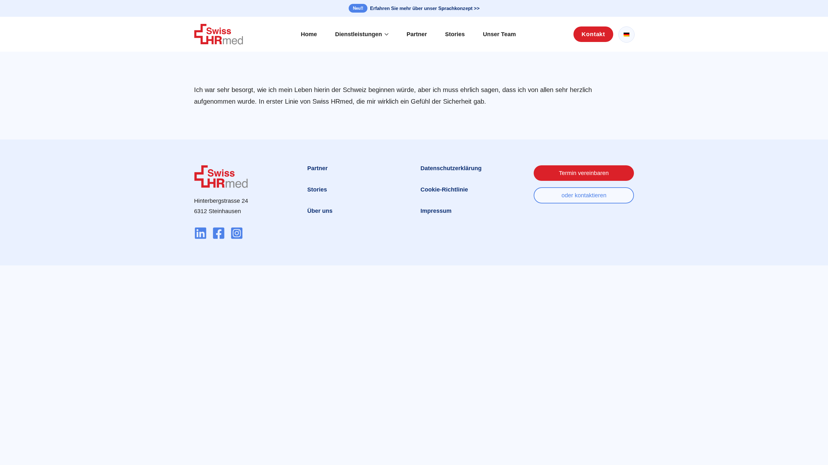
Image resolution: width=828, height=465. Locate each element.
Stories (455, 34)
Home (309, 34)
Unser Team (499, 34)
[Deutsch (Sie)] (626, 34)
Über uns (319, 211)
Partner (417, 34)
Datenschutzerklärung (451, 168)
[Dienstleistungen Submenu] (388, 34)
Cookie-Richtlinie (444, 189)
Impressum (436, 211)
